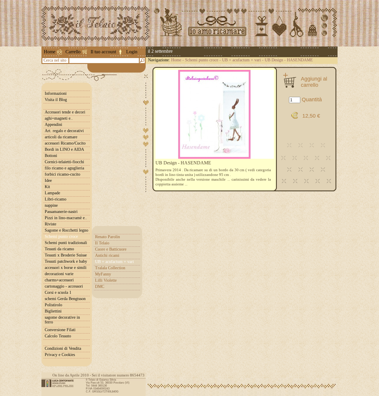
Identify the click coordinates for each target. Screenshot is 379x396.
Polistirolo (53, 305)
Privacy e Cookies (60, 354)
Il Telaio (102, 243)
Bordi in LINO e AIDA (64, 149)
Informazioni (56, 93)
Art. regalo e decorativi (64, 131)
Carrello (73, 51)
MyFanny (103, 274)
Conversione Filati (60, 330)
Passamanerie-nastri (61, 211)
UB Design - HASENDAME (289, 60)
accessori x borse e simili (65, 267)
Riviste (50, 224)
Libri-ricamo (55, 199)
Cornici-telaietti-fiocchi (64, 162)
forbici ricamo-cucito (62, 174)
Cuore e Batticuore (110, 249)
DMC (99, 286)
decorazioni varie (59, 274)
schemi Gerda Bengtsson (65, 298)
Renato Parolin (107, 237)
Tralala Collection (110, 268)
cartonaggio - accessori (64, 286)
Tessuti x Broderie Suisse (66, 255)
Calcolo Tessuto (58, 336)
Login (131, 51)
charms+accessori (59, 280)
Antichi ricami (107, 255)
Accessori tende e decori (65, 112)
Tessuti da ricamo (59, 249)
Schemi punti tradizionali (66, 243)
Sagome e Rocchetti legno (66, 230)
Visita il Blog (56, 99)
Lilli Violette (106, 280)
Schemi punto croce (201, 60)
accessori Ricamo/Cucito (65, 143)
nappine (51, 205)
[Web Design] (59, 383)
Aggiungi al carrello (314, 82)
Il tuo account (103, 51)
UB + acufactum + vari (241, 60)
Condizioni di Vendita (63, 348)
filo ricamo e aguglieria (64, 168)
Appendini (53, 124)
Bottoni (51, 155)
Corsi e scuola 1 (58, 292)
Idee (48, 180)
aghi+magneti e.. (59, 118)
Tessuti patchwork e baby (66, 261)
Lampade (52, 193)
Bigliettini (53, 311)
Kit (47, 187)
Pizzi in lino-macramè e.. (66, 218)
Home (49, 51)
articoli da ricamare (61, 137)
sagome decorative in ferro (62, 319)
